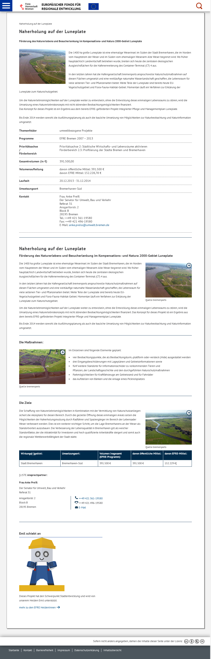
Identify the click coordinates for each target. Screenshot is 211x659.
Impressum (63, 650)
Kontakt (27, 650)
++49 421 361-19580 (91, 498)
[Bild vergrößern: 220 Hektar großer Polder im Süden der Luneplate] (42, 366)
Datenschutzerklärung (86, 650)
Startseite (14, 650)
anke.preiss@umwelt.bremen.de (89, 225)
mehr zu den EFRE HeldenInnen (37, 607)
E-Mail (82, 507)
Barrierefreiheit (44, 650)
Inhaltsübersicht (112, 650)
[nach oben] (205, 652)
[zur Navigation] (6, 5)
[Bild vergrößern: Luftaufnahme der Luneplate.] (168, 280)
